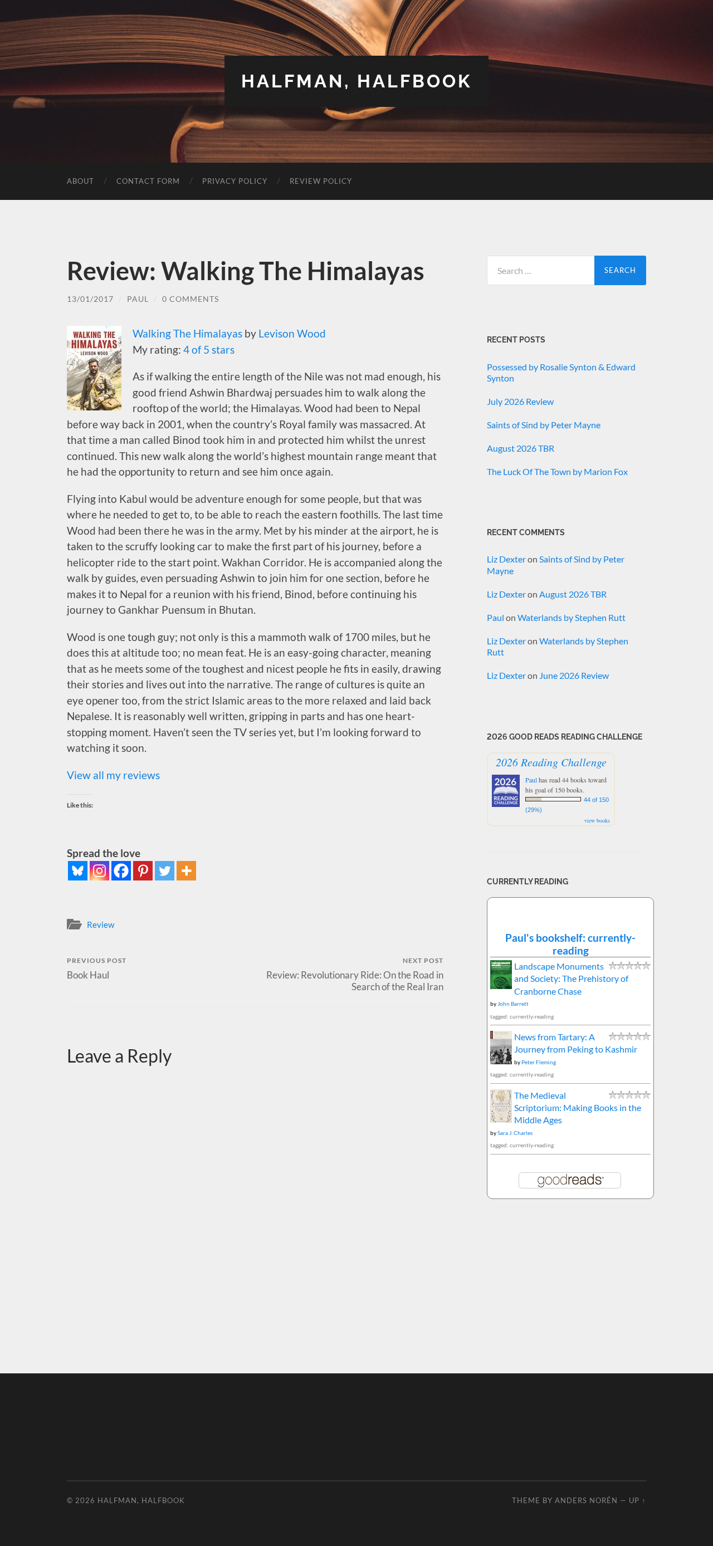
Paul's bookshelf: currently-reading (570, 944)
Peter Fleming (538, 1062)
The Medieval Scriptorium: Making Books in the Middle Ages (577, 1108)
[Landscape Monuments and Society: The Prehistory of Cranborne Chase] (501, 985)
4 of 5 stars (209, 349)
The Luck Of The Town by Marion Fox (557, 471)
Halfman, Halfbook (356, 81)
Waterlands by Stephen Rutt (571, 617)
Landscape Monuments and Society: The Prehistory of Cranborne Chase (571, 978)
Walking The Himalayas (187, 333)
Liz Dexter (506, 559)
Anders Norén (586, 1500)
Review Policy (321, 181)
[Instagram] (99, 870)
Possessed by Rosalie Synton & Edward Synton (561, 372)
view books (597, 820)
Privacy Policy (234, 181)
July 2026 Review (520, 401)
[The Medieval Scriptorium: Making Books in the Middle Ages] (501, 1119)
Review (100, 924)
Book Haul (96, 968)
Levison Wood (292, 333)
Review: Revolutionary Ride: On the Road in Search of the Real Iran (354, 974)
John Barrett (513, 1003)
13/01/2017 (90, 299)
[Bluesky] (77, 870)
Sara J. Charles (515, 1132)
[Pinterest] (143, 870)
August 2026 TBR (520, 448)
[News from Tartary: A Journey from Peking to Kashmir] (501, 1061)
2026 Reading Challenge (551, 762)
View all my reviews (113, 775)
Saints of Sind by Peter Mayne (543, 424)
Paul (138, 299)
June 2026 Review (574, 675)
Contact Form (148, 181)
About (80, 181)
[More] (186, 870)
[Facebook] (121, 870)
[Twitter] (164, 870)
